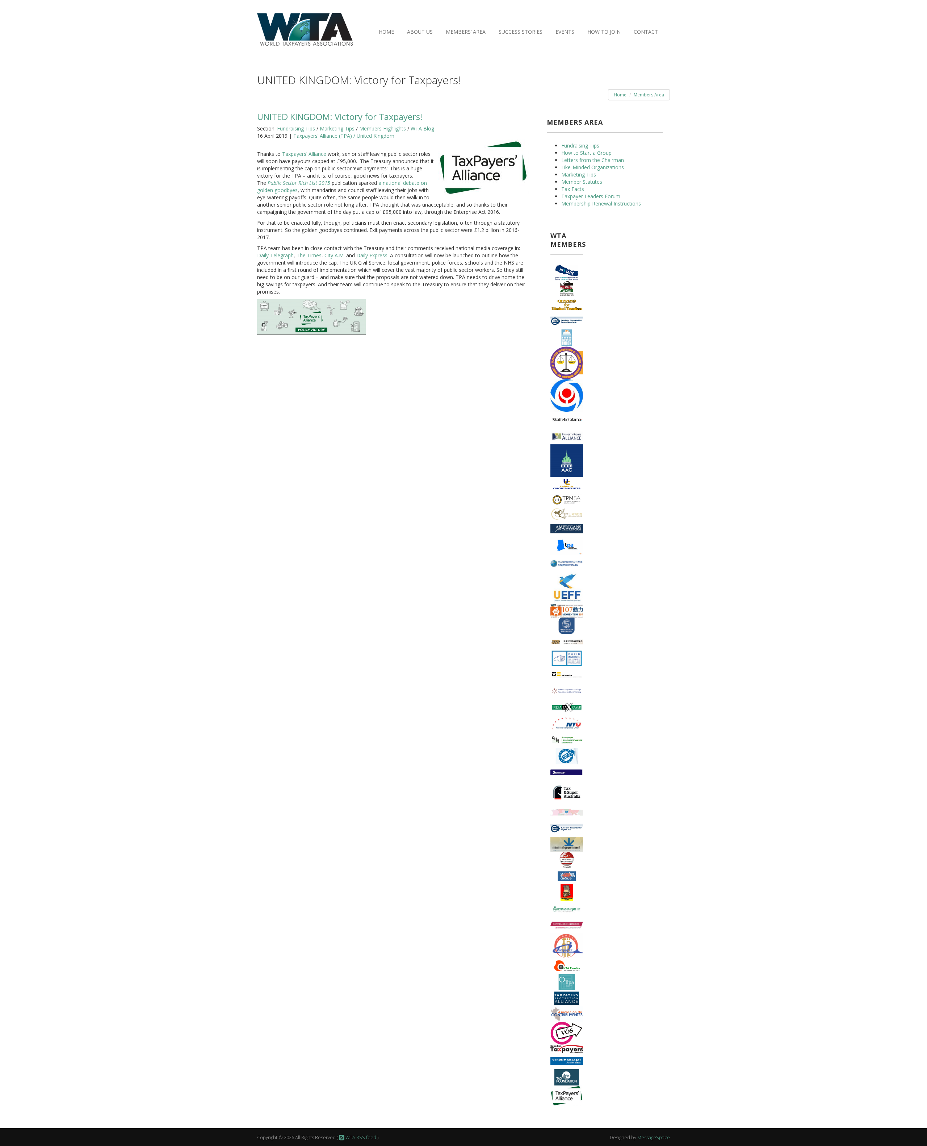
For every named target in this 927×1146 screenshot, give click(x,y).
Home (386, 31)
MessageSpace (653, 1137)
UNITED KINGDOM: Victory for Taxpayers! (340, 117)
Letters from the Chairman (592, 160)
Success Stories (520, 31)
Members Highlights (382, 128)
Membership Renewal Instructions (601, 203)
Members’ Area (466, 31)
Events (564, 31)
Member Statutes (581, 181)
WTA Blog (422, 128)
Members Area (649, 95)
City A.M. (334, 255)
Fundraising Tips (296, 128)
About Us (420, 31)
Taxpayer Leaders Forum (590, 196)
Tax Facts (572, 189)
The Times (309, 255)
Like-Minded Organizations (592, 167)
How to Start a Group (586, 152)
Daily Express (371, 255)
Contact (646, 31)
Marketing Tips (337, 128)
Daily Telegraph (275, 255)
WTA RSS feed (360, 1137)
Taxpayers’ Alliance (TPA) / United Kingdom (343, 135)
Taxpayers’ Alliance (304, 153)
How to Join (604, 31)
